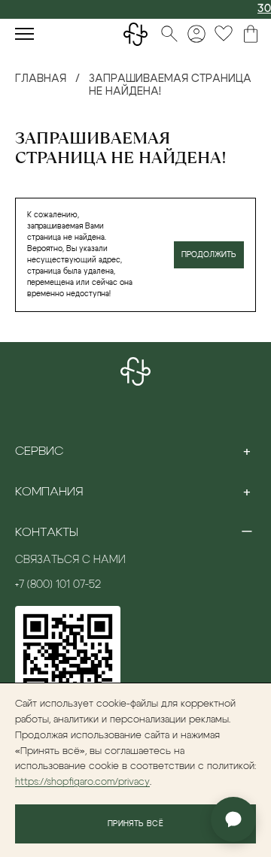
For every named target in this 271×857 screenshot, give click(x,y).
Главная (40, 79)
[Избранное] (224, 34)
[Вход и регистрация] (196, 34)
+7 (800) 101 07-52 (58, 585)
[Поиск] (169, 34)
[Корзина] (251, 34)
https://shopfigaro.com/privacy (82, 782)
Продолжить (208, 255)
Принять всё (135, 824)
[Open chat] (233, 819)
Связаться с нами (70, 560)
